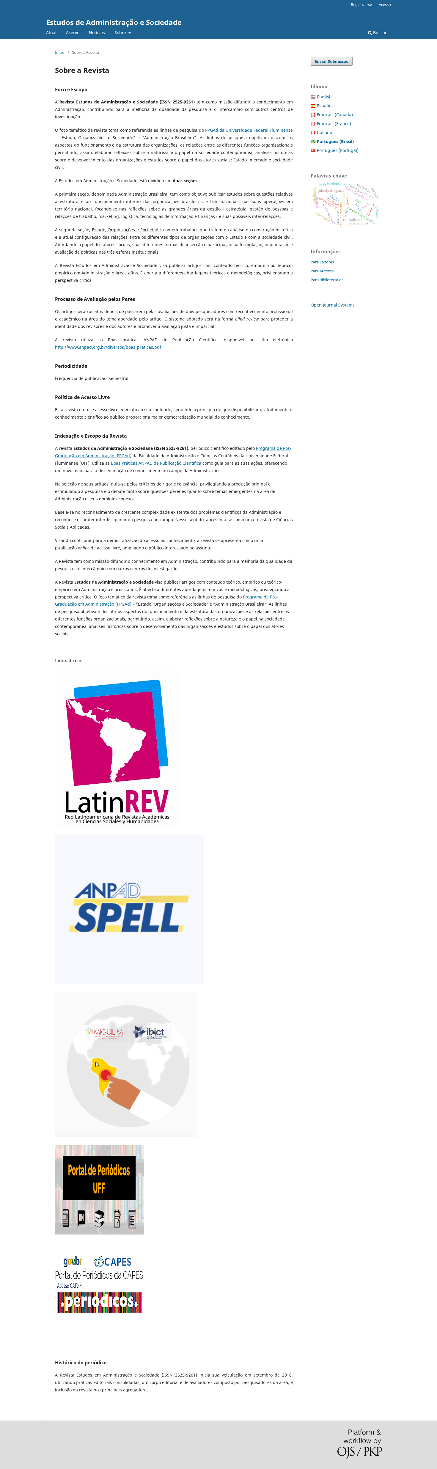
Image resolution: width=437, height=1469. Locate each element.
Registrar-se (361, 4)
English (324, 97)
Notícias (97, 32)
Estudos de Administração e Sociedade (114, 22)
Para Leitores (322, 262)
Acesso (385, 4)
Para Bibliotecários (327, 279)
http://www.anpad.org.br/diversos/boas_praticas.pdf (108, 347)
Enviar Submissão (331, 61)
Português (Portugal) (338, 150)
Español (325, 106)
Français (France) (334, 123)
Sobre (120, 32)
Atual (51, 32)
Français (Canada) (335, 114)
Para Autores (322, 271)
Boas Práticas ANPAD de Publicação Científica (156, 463)
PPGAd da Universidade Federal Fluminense (249, 130)
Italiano (324, 132)
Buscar (379, 32)
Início (60, 52)
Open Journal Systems (333, 305)
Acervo (72, 32)
